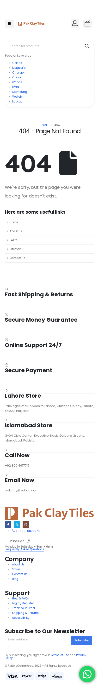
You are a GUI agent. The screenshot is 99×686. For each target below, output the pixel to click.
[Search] (87, 46)
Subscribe (81, 640)
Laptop (17, 101)
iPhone (17, 82)
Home (14, 222)
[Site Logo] (31, 24)
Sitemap (15, 249)
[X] (17, 524)
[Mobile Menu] (9, 24)
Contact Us (17, 258)
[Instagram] (26, 524)
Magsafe (19, 68)
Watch (17, 97)
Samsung (19, 92)
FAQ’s (14, 240)
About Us (16, 231)
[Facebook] (8, 524)
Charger (18, 72)
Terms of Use (59, 655)
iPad (15, 87)
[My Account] (75, 23)
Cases (17, 63)
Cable (16, 77)
